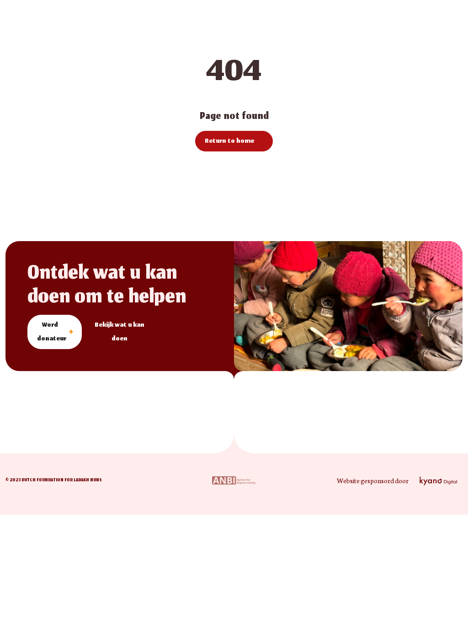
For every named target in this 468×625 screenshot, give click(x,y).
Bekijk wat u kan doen (119, 332)
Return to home (229, 141)
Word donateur (51, 332)
